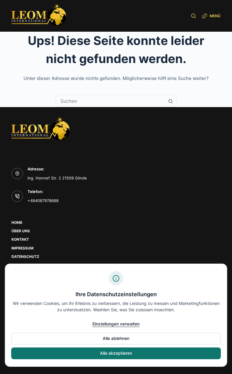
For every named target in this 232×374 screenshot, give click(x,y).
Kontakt (20, 239)
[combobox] (110, 101)
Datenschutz (25, 256)
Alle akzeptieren (116, 353)
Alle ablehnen (116, 338)
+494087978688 (43, 200)
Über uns (20, 231)
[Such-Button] (170, 101)
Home (16, 222)
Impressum (22, 248)
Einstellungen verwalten (116, 323)
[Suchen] (193, 16)
